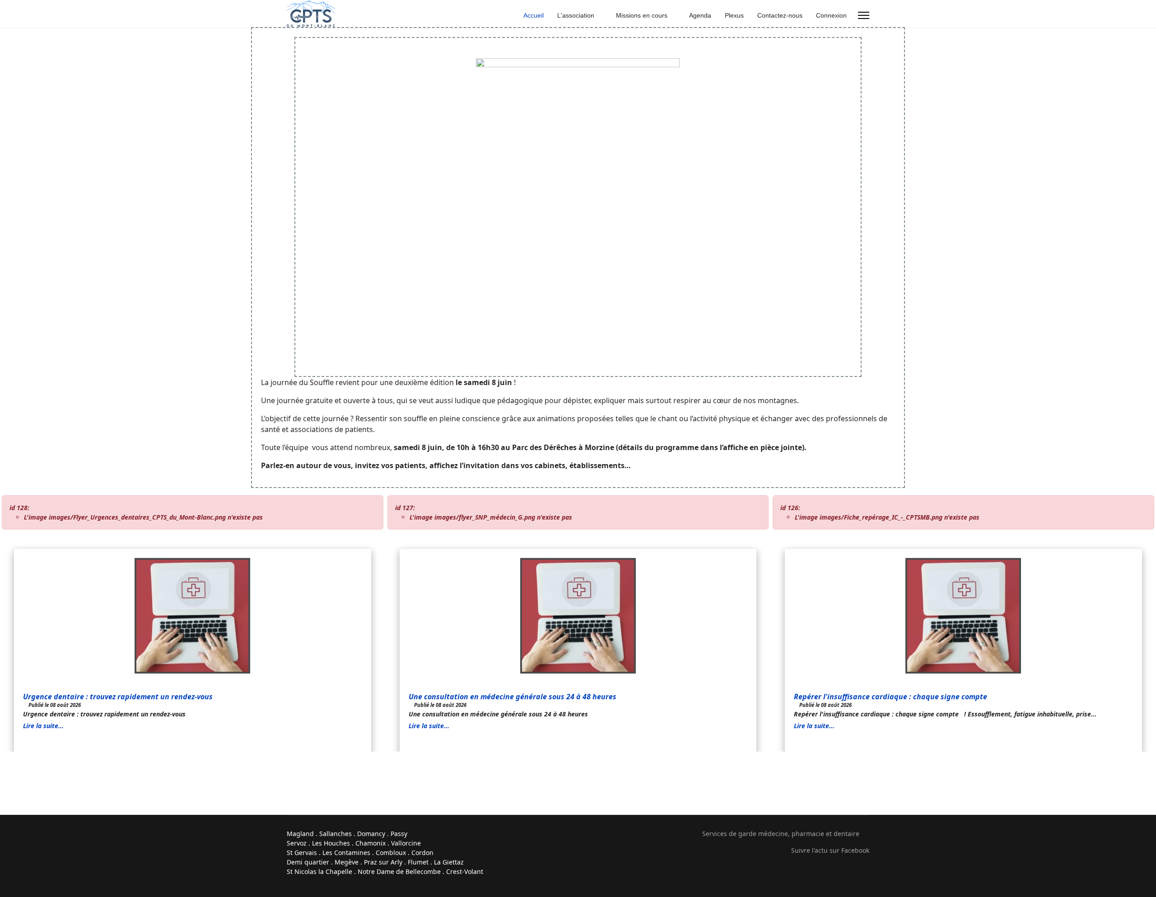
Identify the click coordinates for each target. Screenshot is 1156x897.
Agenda (700, 15)
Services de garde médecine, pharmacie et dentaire (780, 833)
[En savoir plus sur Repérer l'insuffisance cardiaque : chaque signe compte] (963, 616)
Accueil (533, 15)
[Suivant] (583, 757)
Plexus (734, 15)
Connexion (831, 15)
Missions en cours (641, 15)
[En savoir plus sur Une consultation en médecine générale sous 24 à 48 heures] (578, 616)
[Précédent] (573, 757)
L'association (575, 15)
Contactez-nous (779, 15)
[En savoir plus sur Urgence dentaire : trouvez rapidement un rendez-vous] (193, 616)
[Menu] (863, 15)
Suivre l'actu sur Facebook (830, 850)
